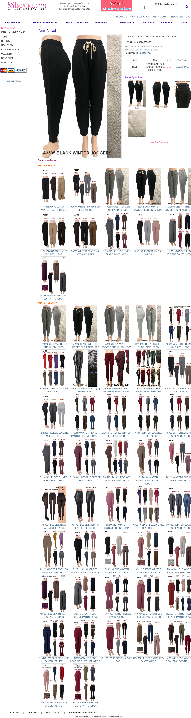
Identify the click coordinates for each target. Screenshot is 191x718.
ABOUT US (121, 16)
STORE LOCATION (140, 16)
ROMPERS (101, 22)
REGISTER (177, 16)
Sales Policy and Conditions (83, 712)
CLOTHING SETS (125, 22)
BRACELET (167, 22)
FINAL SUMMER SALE (45, 22)
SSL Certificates (14, 80)
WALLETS (148, 22)
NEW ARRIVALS (9, 28)
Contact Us (13, 712)
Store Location (53, 712)
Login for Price (144, 52)
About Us (32, 712)
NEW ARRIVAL (13, 22)
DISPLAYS (6, 62)
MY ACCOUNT (160, 16)
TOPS (69, 22)
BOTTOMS (83, 22)
